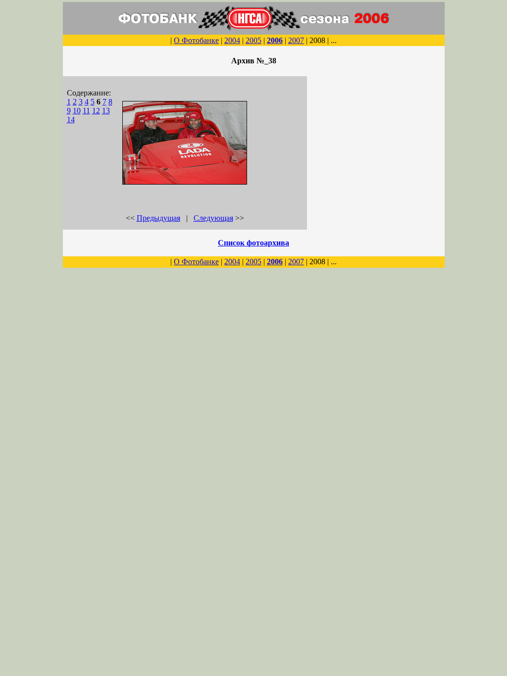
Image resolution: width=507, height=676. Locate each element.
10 (77, 110)
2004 (232, 40)
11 (86, 110)
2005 (253, 40)
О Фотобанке (196, 40)
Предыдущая (158, 218)
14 (71, 119)
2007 (296, 40)
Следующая (213, 218)
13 (106, 110)
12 (96, 110)
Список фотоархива (253, 243)
